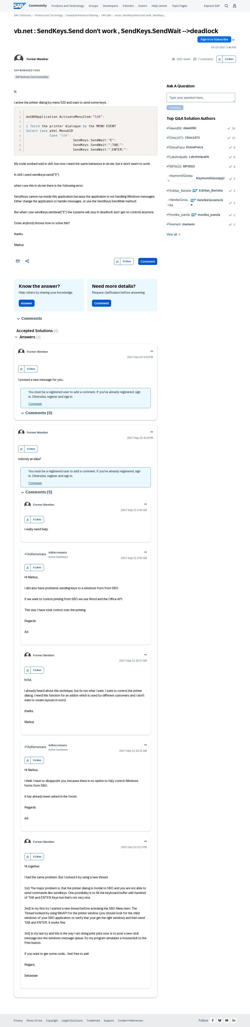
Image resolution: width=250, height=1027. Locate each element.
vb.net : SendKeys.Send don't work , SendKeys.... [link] (140, 15)
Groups (93, 5)
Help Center (159, 5)
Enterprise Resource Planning (82, 15)
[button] (220, 59)
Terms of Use (34, 1020)
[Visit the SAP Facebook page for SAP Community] (212, 1020)
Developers (110, 5)
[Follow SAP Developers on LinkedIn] (233, 1020)
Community (38, 5)
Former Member (37, 59)
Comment (147, 261)
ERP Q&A (106, 15)
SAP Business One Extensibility (32, 77)
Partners (128, 5)
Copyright (52, 1020)
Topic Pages (179, 5)
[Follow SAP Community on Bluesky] (219, 1020)
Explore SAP (212, 5)
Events (142, 5)
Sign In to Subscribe (214, 39)
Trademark (93, 1020)
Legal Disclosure (72, 1020)
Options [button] (233, 40)
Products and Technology (68, 5)
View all (172, 234)
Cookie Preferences (130, 1020)
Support (109, 1020)
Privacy (18, 1020)
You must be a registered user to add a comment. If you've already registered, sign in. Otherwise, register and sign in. (84, 394)
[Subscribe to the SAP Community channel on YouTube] (226, 1020)
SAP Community (22, 15)
